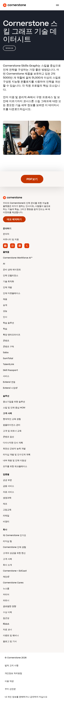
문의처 (6, 234)
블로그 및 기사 (10, 641)
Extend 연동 (9, 382)
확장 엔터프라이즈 (11, 334)
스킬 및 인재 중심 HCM (14, 407)
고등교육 (7, 509)
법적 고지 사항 (11, 665)
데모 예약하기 (14, 219)
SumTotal (8, 358)
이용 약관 (9, 681)
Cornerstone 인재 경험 (14, 547)
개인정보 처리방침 (13, 673)
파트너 (6, 600)
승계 (5, 305)
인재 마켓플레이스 (11, 293)
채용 (5, 299)
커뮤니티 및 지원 (11, 239)
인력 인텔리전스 (10, 275)
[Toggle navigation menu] (56, 5)
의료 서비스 (8, 492)
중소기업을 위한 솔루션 (14, 401)
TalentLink (8, 364)
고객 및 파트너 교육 (12, 430)
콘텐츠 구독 (8, 346)
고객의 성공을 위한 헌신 (14, 553)
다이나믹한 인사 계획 (13, 442)
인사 (5, 317)
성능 (5, 311)
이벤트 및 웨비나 (11, 635)
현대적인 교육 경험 (12, 419)
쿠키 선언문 (10, 689)
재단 (5, 576)
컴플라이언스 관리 (11, 425)
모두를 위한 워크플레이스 (15, 466)
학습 (5, 328)
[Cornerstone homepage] (32, 197)
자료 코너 (7, 629)
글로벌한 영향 (9, 606)
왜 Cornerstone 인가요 (14, 535)
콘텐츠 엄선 (8, 436)
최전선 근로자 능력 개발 (14, 448)
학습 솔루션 (8, 322)
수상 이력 (7, 612)
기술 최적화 (8, 281)
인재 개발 (7, 287)
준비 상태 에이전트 (12, 269)
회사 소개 (7, 564)
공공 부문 (7, 480)
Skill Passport (10, 370)
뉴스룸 (6, 588)
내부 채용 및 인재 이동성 (14, 460)
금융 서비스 (8, 486)
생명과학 (7, 497)
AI (4, 263)
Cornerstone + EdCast (15, 570)
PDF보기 (32, 179)
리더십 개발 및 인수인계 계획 (16, 454)
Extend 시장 (9, 388)
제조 (5, 503)
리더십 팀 (7, 541)
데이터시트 (9, 48)
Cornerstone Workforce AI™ (17, 257)
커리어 (6, 594)
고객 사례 (7, 559)
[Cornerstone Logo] (14, 5)
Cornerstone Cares (13, 582)
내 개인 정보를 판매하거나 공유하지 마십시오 (26, 696)
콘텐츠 (6, 340)
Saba (5, 352)
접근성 (6, 618)
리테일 (6, 515)
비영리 (6, 521)
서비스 (6, 376)
